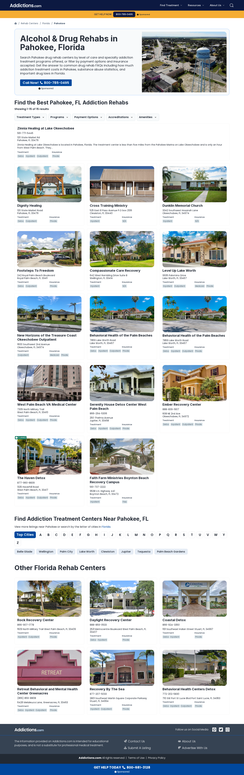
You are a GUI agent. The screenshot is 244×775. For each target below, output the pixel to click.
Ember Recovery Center (182, 404)
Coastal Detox (174, 620)
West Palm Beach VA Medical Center (47, 404)
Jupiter (126, 552)
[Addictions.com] (15, 23)
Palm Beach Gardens (171, 552)
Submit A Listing (139, 748)
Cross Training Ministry (108, 206)
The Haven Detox (31, 478)
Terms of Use (136, 758)
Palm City (66, 552)
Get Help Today (122, 767)
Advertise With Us (194, 748)
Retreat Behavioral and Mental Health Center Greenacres (47, 691)
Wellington (46, 552)
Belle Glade (24, 552)
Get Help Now (103, 14)
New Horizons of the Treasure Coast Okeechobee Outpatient (47, 337)
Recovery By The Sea (107, 689)
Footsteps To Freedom (35, 271)
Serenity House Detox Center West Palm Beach (118, 407)
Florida (46, 23)
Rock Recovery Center (35, 620)
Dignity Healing (29, 206)
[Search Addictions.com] (231, 5)
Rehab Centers (29, 23)
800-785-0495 (124, 14)
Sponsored (144, 14)
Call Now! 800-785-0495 (46, 82)
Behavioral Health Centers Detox (189, 689)
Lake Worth (86, 552)
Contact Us (136, 741)
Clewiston (108, 552)
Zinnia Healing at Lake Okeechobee (45, 128)
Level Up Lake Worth (179, 271)
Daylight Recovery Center (111, 620)
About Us (189, 741)
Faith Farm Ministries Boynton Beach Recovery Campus (119, 480)
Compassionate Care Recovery (115, 271)
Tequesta (143, 552)
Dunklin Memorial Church (183, 206)
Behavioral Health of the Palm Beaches (121, 335)
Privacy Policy (156, 758)
